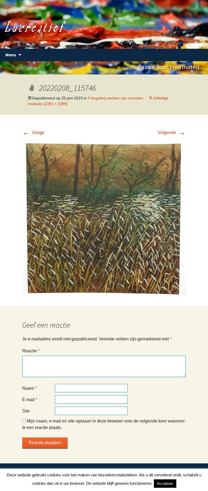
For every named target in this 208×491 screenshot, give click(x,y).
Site (26, 411)
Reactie (31, 351)
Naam (29, 388)
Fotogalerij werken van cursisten (115, 98)
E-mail (29, 399)
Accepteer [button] (165, 484)
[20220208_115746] (104, 216)
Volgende (172, 132)
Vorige (33, 132)
